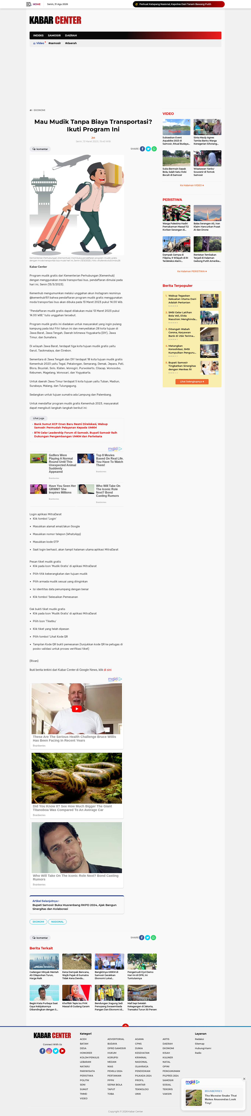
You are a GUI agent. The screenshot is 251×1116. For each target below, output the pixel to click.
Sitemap (199, 1043)
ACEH (83, 1039)
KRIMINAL (141, 1057)
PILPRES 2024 (171, 1075)
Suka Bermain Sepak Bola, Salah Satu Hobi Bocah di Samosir (174, 171)
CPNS (138, 1043)
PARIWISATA (87, 1071)
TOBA (110, 1093)
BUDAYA (112, 1043)
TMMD (83, 1093)
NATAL (166, 1062)
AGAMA (139, 1039)
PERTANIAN (114, 1075)
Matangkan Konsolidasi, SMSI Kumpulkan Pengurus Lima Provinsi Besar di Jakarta (182, 349)
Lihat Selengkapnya (191, 381)
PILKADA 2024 (143, 1075)
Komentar (42, 149)
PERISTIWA (172, 200)
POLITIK (84, 1080)
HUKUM (111, 1053)
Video (40, 43)
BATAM (84, 1043)
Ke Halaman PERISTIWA (191, 271)
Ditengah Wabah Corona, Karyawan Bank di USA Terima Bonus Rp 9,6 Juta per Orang (182, 333)
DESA (83, 1048)
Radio (198, 1053)
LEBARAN (85, 1062)
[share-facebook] (142, 148)
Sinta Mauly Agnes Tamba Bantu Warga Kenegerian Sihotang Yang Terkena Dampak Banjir (206, 140)
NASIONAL (57, 921)
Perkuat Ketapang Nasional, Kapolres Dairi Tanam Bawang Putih (175, 4)
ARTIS (166, 1039)
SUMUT (84, 1089)
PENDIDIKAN (142, 1071)
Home (36, 4)
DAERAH (71, 35)
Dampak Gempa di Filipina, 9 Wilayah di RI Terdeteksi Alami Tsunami (175, 258)
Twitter (57, 1055)
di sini (108, 669)
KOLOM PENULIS (89, 1057)
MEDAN (111, 1062)
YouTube (64, 1055)
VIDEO (168, 114)
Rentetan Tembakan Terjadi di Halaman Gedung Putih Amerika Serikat (206, 258)
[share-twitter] (148, 148)
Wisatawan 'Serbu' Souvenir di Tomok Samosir (204, 171)
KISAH (166, 1053)
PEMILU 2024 (114, 1071)
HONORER (86, 1053)
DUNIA (139, 1048)
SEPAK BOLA (114, 1084)
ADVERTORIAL (115, 1039)
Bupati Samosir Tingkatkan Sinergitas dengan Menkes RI (182, 366)
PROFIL (139, 1080)
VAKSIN (167, 1093)
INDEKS (38, 35)
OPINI (166, 1066)
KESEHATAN (142, 1053)
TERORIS (168, 1089)
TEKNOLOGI (142, 1089)
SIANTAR (140, 1084)
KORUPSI (112, 1057)
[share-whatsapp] (154, 148)
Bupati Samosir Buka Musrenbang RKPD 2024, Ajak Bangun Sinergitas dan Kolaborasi (74, 907)
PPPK (110, 1080)
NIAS (110, 1066)
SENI (82, 1084)
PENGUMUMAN (171, 1071)
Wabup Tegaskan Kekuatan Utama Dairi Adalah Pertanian (182, 299)
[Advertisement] (154, 37)
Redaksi (199, 1039)
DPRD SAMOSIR (116, 1048)
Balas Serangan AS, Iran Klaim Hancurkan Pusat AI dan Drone (207, 226)
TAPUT (111, 1089)
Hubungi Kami (203, 1048)
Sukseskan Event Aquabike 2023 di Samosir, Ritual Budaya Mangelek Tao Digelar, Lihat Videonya (175, 140)
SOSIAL (167, 1084)
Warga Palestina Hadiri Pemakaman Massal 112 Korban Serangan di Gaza (176, 226)
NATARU (85, 1066)
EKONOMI (38, 921)
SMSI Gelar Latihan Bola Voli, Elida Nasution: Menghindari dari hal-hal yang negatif (182, 316)
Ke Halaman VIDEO (191, 185)
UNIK (138, 1093)
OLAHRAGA (141, 1066)
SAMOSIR (54, 35)
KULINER (168, 1057)
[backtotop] (125, 1027)
